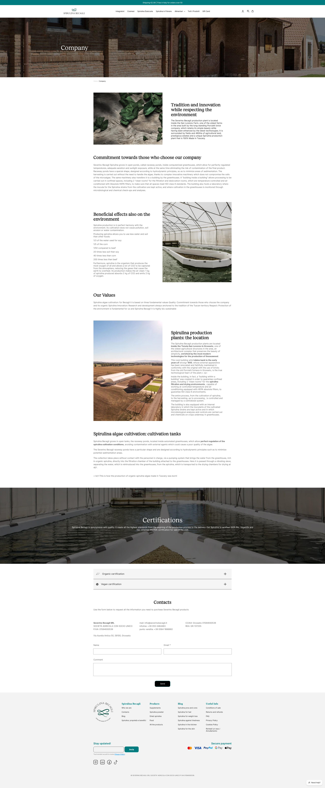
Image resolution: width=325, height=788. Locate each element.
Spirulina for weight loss (188, 716)
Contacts (125, 712)
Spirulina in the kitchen (187, 724)
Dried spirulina (155, 716)
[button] (248, 11)
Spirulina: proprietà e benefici (134, 720)
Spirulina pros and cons (187, 708)
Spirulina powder (157, 712)
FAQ (207, 716)
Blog (123, 716)
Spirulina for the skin (186, 729)
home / (96, 81)
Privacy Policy (212, 720)
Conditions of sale (213, 708)
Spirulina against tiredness (189, 720)
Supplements (155, 708)
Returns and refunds (214, 712)
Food (152, 720)
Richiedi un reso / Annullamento (213, 730)
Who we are (126, 708)
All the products (156, 724)
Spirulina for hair (184, 712)
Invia (131, 749)
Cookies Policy (212, 724)
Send (162, 683)
